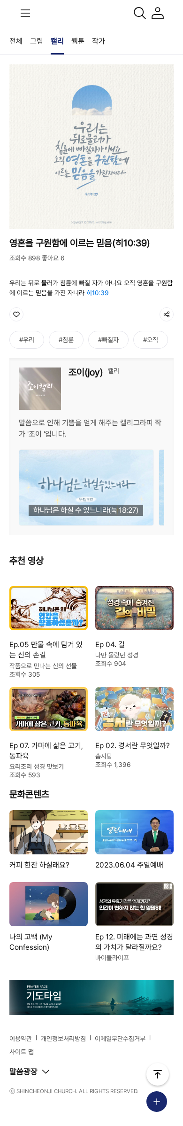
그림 (36, 41)
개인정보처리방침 (63, 1038)
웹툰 (77, 41)
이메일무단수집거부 (120, 1038)
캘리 (57, 41)
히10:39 (97, 293)
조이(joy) (86, 372)
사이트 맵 (21, 1052)
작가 (98, 41)
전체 (16, 41)
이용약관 (20, 1038)
